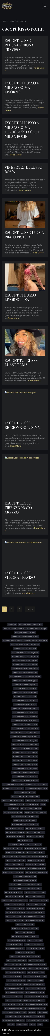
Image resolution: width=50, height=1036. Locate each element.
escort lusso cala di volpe (14, 856)
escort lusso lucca (13, 916)
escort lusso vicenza (12, 1012)
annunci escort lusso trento (25, 756)
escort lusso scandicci (12, 996)
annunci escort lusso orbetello (25, 720)
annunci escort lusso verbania (25, 772)
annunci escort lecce (12, 640)
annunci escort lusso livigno (25, 692)
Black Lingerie (32, 804)
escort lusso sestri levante (36, 996)
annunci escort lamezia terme (25, 636)
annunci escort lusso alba (35, 640)
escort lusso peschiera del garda (25, 956)
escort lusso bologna (13, 848)
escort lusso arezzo (15, 836)
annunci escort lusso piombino (25, 728)
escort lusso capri (36, 860)
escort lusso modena (25, 932)
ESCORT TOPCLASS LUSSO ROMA (21, 363)
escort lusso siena (13, 1000)
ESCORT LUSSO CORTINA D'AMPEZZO (25, 884)
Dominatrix (13, 808)
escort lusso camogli (37, 856)
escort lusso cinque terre (25, 880)
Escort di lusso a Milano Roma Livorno (22, 88)
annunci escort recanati (25, 792)
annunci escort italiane (25, 632)
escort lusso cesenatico (36, 872)
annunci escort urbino (14, 804)
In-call (9, 1016)
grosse (32, 1012)
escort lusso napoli (16, 940)
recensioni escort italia (34, 1016)
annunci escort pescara (36, 788)
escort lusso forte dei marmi (15, 900)
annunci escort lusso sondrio (25, 748)
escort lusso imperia (15, 908)
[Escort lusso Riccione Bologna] (25, 404)
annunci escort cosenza (14, 628)
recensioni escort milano (13, 1020)
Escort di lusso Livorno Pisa (20, 297)
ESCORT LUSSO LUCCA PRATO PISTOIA (24, 235)
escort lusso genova (38, 900)
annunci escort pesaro (13, 788)
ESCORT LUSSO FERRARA (35, 892)
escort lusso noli (35, 940)
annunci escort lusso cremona (25, 668)
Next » (30, 609)
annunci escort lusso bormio (25, 660)
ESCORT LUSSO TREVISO (34, 1000)
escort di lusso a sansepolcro (25, 824)
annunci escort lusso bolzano (25, 656)
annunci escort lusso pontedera (25, 732)
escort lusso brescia (15, 852)
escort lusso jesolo (35, 908)
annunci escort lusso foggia (25, 680)
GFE (24, 1012)
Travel (32, 1024)
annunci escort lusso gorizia (25, 684)
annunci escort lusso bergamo (25, 652)
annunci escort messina (13, 784)
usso (40, 1024)
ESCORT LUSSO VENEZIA (13, 1004)
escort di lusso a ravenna (25, 820)
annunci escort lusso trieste (25, 760)
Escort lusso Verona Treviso (20, 575)
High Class (42, 1012)
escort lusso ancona (35, 832)
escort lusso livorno (35, 912)
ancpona (12, 624)
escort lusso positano (15, 972)
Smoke (11, 1024)
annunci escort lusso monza (25, 712)
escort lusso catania (14, 864)
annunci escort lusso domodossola (25, 676)
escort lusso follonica (35, 896)
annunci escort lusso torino (25, 752)
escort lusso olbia (14, 944)
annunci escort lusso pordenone (25, 736)
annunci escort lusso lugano (25, 700)
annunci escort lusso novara (25, 716)
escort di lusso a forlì (13, 812)
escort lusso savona (35, 992)
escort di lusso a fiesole (31, 808)
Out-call (17, 1016)
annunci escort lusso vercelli (25, 776)
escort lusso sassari (14, 992)
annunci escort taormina (36, 800)
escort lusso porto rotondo (14, 968)
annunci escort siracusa (13, 800)
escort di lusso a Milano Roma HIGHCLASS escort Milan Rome (22, 130)
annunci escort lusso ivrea (25, 688)
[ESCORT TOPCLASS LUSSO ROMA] (25, 342)
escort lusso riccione (16, 980)
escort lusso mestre (34, 920)
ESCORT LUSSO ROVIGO (34, 984)
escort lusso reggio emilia (35, 976)
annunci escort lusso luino (25, 704)
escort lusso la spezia (15, 912)
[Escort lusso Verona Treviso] (25, 554)
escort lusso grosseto (14, 904)
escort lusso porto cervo (34, 964)
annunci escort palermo (36, 784)
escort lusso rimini (35, 980)
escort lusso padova (15, 948)
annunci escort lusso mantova (25, 708)
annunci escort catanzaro (30, 624)
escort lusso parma (35, 948)
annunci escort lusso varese (25, 768)
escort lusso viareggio (35, 1008)
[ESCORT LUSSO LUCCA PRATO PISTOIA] (25, 214)
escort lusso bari (25, 840)
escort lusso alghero (15, 832)
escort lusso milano (25, 924)
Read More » (16, 154)
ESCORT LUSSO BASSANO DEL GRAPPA (25, 844)
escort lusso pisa (36, 960)
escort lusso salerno (14, 988)
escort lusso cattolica (35, 864)
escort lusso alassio (14, 828)
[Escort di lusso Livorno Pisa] (25, 277)
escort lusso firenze (14, 896)
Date (43, 804)
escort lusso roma (13, 984)
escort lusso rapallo (12, 976)
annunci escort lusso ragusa (25, 740)
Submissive (22, 1024)
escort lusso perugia (25, 952)
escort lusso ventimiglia (36, 1004)
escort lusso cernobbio (15, 868)
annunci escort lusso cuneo (25, 672)
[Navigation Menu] (45, 6)
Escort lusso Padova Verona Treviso (19, 45)
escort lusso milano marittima (25, 928)
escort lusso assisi (35, 836)
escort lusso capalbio (16, 860)
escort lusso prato (36, 972)
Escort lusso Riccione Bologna (22, 425)
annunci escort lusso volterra (25, 780)
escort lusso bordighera (35, 848)
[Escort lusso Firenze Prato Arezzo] (25, 478)
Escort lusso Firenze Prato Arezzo (18, 508)
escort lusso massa (15, 920)
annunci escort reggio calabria (25, 796)
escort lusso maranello (34, 916)
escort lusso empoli (13, 892)
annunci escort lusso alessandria (25, 644)
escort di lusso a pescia (35, 812)
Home (5, 21)
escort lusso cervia (36, 868)
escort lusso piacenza (16, 960)
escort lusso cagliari (35, 852)
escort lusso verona (14, 1008)
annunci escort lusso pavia (25, 724)
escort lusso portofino (38, 968)
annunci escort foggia (36, 628)
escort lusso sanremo (35, 988)
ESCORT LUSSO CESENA (13, 872)
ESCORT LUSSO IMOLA (36, 904)
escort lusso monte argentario (25, 936)
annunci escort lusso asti (25, 648)
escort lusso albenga (35, 828)
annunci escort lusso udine (25, 764)
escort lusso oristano (34, 944)
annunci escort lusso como (25, 664)
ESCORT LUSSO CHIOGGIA (25, 876)
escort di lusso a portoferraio (25, 816)
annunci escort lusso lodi (25, 696)
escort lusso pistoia (13, 964)
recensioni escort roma (37, 1020)
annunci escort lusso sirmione (25, 744)
